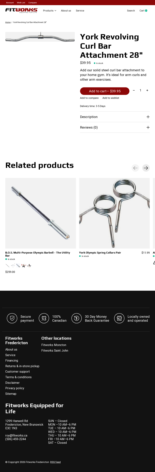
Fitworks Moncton (53, 345)
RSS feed (55, 462)
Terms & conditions (18, 377)
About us (66, 10)
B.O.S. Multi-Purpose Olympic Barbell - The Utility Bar (37, 254)
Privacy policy (14, 388)
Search (131, 10)
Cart (145, 10)
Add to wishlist (110, 98)
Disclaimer (12, 383)
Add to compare (89, 98)
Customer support (17, 371)
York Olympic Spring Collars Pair (100, 252)
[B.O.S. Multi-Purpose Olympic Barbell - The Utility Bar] (40, 213)
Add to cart (105, 91)
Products (48, 10)
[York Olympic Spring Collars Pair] (114, 213)
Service (80, 10)
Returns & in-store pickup (22, 366)
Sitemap (10, 394)
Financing (11, 360)
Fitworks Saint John (54, 350)
